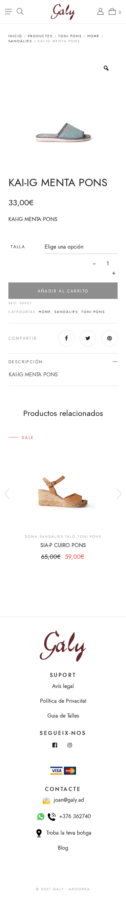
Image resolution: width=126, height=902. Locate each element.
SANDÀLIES (20, 41)
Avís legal (63, 686)
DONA (31, 536)
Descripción (25, 362)
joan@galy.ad (67, 800)
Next (119, 494)
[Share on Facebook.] (66, 338)
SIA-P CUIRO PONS (63, 545)
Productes (40, 36)
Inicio (15, 36)
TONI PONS (70, 36)
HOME (93, 36)
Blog (63, 848)
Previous (7, 494)
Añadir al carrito (63, 291)
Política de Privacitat (63, 701)
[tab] (63, 370)
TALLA (18, 247)
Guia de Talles (63, 716)
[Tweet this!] (88, 338)
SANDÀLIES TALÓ (58, 536)
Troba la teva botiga (67, 833)
